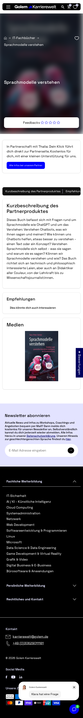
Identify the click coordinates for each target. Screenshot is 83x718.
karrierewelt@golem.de (30, 636)
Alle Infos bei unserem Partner (25, 165)
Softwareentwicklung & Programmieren (36, 530)
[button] (41, 123)
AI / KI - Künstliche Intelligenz (28, 501)
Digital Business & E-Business (28, 565)
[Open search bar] (63, 6)
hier (68, 439)
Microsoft (14, 542)
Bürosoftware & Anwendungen (30, 571)
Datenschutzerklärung (41, 436)
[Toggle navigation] (8, 6)
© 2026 (23, 658)
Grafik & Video (17, 559)
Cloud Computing (19, 507)
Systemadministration (23, 513)
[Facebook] (6, 677)
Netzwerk (13, 519)
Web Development (20, 525)
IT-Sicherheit (16, 496)
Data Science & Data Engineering (31, 548)
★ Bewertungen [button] (79, 362)
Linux (10, 536)
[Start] (5, 38)
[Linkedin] (20, 677)
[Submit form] (71, 450)
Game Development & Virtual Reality (33, 554)
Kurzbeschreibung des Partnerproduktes (32, 191)
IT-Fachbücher (23, 38)
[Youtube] (13, 677)
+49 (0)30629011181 (28, 643)
